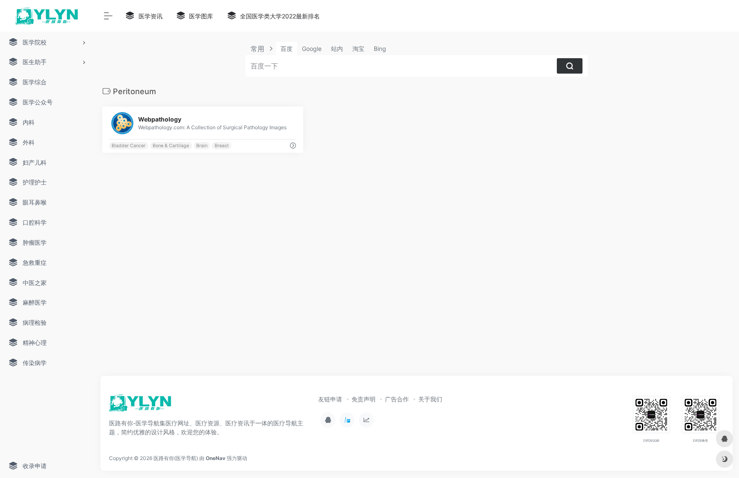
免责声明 (363, 399)
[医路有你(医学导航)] (140, 405)
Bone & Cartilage (171, 145)
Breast (222, 145)
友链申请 (330, 399)
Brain (201, 145)
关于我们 (430, 399)
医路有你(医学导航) (176, 458)
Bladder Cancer (128, 145)
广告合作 (397, 399)
